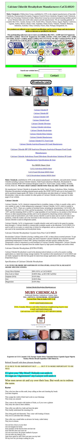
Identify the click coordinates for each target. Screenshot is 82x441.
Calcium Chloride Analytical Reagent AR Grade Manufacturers (41, 144)
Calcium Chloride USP (41, 117)
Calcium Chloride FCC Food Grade (41, 141)
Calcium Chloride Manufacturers (41, 137)
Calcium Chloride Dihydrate (41, 124)
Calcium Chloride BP (41, 113)
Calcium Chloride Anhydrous (41, 127)
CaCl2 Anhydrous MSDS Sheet (41, 169)
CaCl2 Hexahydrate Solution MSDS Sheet (41, 175)
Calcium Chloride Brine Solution (41, 134)
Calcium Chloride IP (41, 110)
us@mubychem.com (44, 309)
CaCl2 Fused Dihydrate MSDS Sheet (41, 172)
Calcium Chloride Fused (41, 120)
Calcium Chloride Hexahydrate (41, 130)
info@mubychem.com (44, 303)
